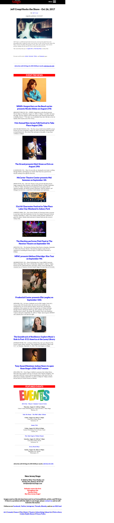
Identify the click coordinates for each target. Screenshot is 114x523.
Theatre (32, 512)
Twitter (23, 506)
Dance (16, 512)
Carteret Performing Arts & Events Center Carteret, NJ (34, 430)
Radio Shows (29, 514)
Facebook (16, 506)
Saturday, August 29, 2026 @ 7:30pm (34, 439)
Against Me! (30, 48)
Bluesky (44, 506)
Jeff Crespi (35, 13)
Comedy (10, 512)
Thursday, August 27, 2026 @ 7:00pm (34, 407)
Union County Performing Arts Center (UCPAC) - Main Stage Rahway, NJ (34, 409)
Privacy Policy (40, 514)
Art (5, 512)
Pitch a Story (57, 512)
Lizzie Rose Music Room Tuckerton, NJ (34, 419)
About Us (48, 512)
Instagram (30, 506)
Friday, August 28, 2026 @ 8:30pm (34, 428)
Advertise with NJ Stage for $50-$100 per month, (34, 66)
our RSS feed (57, 506)
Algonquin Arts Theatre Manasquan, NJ (34, 452)
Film (21, 512)
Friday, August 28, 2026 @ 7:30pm (34, 417)
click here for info (48, 464)
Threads (37, 506)
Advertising (40, 512)
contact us (48, 501)
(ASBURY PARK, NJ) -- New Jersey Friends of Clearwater (29, 212)
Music (26, 512)
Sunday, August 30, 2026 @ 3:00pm (34, 449)
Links (22, 514)
